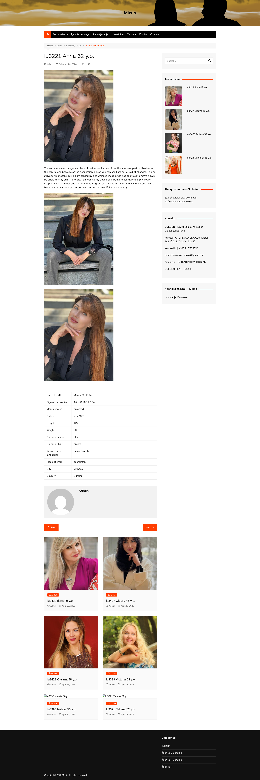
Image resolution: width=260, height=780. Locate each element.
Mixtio (130, 13)
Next (148, 527)
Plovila (143, 34)
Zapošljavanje (100, 34)
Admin (50, 64)
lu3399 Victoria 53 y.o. (121, 679)
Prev (53, 527)
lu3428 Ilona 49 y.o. (60, 600)
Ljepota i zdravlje (80, 34)
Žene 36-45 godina (172, 760)
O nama (154, 34)
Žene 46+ (86, 64)
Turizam (131, 34)
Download (191, 197)
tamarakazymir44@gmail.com (188, 255)
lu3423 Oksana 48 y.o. (62, 679)
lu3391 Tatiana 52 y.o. (120, 709)
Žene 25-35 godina (172, 753)
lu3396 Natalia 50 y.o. (61, 709)
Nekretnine (118, 34)
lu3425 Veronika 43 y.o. (199, 157)
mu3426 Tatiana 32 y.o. (199, 134)
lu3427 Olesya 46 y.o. (120, 600)
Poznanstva (59, 34)
